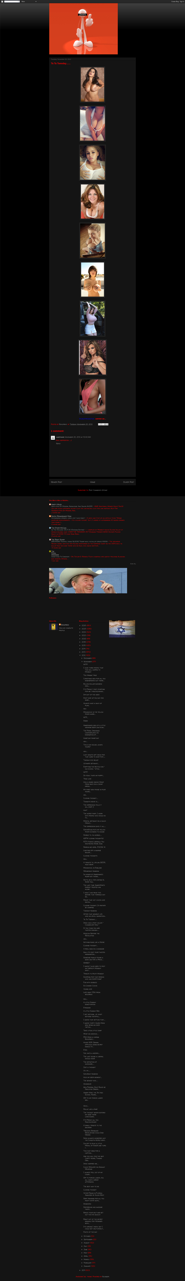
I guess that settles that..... (94, 1020)
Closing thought (89, 1190)
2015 (84, 645)
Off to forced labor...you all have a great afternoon (93, 1180)
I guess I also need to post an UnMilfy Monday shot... (94, 968)
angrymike (60, 437)
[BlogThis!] (101, 424)
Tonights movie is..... (91, 801)
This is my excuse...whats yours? (93, 746)
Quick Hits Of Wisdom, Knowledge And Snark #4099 (72, 506)
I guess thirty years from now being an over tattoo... (94, 1025)
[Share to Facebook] (105, 424)
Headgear (87, 1084)
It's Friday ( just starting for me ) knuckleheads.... (94, 690)
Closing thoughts (90, 856)
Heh (84, 709)
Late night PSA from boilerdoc (91, 993)
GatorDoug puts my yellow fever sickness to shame (94, 830)
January (87, 1266)
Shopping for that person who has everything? (93, 978)
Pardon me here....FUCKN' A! (94, 847)
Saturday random (90, 1074)
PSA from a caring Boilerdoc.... (91, 1038)
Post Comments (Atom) (98, 490)
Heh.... (85, 999)
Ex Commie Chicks (90, 985)
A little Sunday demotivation (89, 1003)
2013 (84, 652)
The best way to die (91, 1186)
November (88, 661)
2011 (84, 1270)
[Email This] (99, 424)
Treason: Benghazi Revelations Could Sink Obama (93, 1132)
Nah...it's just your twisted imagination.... (94, 953)
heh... (85, 939)
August (87, 1243)
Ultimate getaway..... (91, 763)
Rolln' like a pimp (90, 1109)
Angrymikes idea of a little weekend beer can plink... (94, 726)
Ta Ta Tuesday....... (90, 919)
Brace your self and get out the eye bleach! (93, 1213)
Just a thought (89, 1067)
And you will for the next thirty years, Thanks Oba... (93, 1158)
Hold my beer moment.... (92, 1077)
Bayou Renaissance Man (61, 516)
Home (92, 482)
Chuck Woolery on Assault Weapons (94, 1168)
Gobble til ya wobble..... (92, 835)
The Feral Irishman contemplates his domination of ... (91, 732)
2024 (84, 632)
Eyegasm (86, 1007)
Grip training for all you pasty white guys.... (93, 1199)
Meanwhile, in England (92, 868)
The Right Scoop (58, 539)
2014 (84, 648)
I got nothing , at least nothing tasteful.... (92, 1015)
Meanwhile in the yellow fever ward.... (93, 713)
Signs (85, 721)
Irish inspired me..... (91, 1163)
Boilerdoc (65, 625)
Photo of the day (90, 1232)
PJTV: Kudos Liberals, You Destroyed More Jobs (93, 842)
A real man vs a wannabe (93, 949)
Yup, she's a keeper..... (91, 1053)
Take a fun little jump (92, 1030)
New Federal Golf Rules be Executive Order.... (94, 1088)
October (87, 1236)
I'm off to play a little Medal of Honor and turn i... (94, 1145)
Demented (87, 1204)
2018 (84, 642)
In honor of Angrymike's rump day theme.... (93, 875)
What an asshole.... (90, 1034)
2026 (84, 625)
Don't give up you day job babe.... (93, 699)
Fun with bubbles (90, 982)
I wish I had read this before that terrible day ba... (94, 894)
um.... (85, 795)
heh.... (85, 741)
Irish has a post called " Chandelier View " (93, 924)
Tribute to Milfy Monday (93, 973)
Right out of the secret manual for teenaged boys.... (93, 1221)
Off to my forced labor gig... (93, 1099)
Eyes (85, 1050)
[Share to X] (103, 424)
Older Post (128, 482)
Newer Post (56, 482)
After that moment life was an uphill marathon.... (94, 915)
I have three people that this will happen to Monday (93, 670)
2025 (84, 629)
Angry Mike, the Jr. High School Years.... (93, 1093)
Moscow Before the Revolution (91, 934)
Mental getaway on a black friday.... (94, 822)
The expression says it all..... (94, 826)
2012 (84, 655)
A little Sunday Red (91, 1011)
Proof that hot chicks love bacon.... (94, 901)
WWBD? (86, 963)
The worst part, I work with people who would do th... (94, 815)
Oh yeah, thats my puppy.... (93, 775)
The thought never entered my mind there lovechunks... (94, 1114)
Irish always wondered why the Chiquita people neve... (94, 1139)
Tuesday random (90, 911)
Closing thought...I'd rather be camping (94, 906)
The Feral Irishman (55, 553)
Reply (58, 443)
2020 (84, 638)
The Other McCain (58, 528)
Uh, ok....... (86, 1070)
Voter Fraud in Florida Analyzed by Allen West (93, 1194)
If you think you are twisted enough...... (91, 929)
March (87, 1259)
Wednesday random (91, 871)
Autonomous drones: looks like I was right (68, 518)
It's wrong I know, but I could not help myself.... (93, 1227)
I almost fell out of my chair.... (93, 1173)
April (86, 1256)
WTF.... (85, 717)
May (86, 1253)
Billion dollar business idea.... (92, 685)
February (88, 1263)
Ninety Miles (56, 504)
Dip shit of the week (91, 694)
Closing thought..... (90, 798)
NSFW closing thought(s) (93, 838)
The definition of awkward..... (90, 1063)
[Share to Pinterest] (107, 424)
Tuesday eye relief (90, 760)
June (86, 1249)
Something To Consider (60, 556)
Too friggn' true (90, 675)
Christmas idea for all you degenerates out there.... (94, 679)
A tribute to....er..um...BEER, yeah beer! (94, 863)
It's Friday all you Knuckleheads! (90, 1121)
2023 (84, 635)
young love (87, 989)
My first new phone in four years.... (94, 790)
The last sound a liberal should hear (93, 1057)
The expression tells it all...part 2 (92, 806)
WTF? (85, 664)
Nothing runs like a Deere (93, 942)
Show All (133, 564)
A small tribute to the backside (92, 1126)
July (85, 1246)
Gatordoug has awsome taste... (92, 1208)
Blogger (105, 1276)
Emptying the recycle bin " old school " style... (93, 768)
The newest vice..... (90, 1080)
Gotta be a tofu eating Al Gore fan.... (93, 881)
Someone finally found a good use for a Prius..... (93, 958)
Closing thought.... (90, 945)
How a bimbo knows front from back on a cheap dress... (93, 784)
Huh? (85, 810)
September (88, 1239)
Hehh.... (86, 1106)
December (88, 658)
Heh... (85, 859)
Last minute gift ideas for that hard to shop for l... (94, 756)
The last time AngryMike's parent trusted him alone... (94, 887)
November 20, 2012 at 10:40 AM (78, 437)
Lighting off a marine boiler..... (92, 851)
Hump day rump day (91, 738)
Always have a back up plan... (92, 704)
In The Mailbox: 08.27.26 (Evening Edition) (68, 530)
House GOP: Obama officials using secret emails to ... (93, 1044)
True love (87, 779)
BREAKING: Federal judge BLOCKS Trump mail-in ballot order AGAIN (79, 541)
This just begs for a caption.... (91, 1152)
